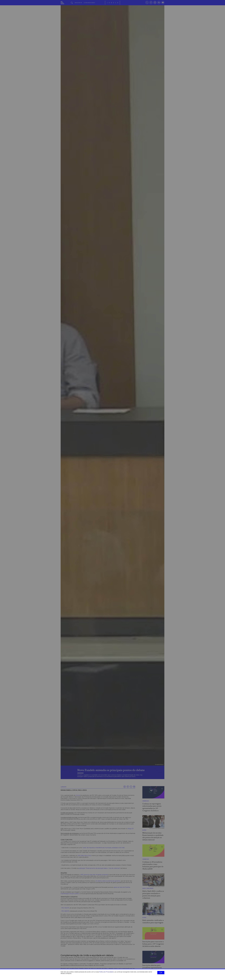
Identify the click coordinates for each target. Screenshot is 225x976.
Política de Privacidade (106, 972)
